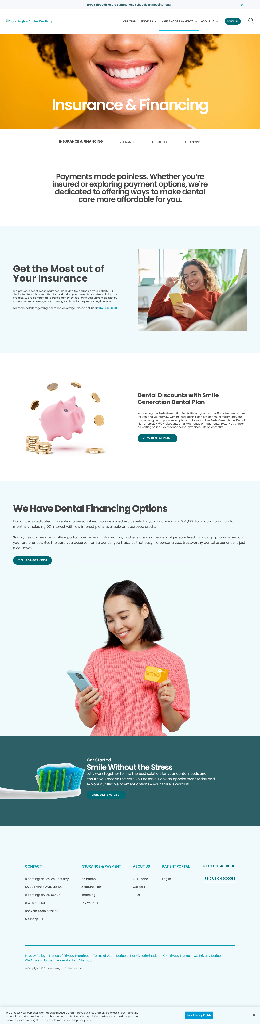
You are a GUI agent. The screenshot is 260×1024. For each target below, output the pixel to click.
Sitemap (85, 961)
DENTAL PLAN (160, 142)
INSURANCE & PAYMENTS (177, 21)
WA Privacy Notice (38, 961)
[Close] (254, 1015)
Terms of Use (102, 956)
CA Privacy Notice (176, 956)
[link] (81, 142)
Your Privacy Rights (199, 1015)
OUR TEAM (130, 21)
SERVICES (146, 21)
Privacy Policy (35, 956)
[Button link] (251, 21)
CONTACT (33, 866)
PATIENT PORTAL (176, 866)
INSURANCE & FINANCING (81, 141)
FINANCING (193, 142)
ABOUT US (207, 21)
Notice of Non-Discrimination (138, 956)
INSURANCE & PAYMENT (101, 866)
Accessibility (65, 961)
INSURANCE (127, 142)
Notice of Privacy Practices (69, 956)
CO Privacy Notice (207, 956)
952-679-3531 (107, 308)
